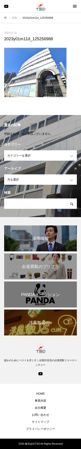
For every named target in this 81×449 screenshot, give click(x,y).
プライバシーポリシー (40, 429)
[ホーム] (5, 17)
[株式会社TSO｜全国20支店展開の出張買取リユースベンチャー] (40, 6)
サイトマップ (40, 421)
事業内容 (40, 400)
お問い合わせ (40, 414)
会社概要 (40, 407)
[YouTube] (6, 6)
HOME (40, 393)
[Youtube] (40, 373)
